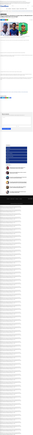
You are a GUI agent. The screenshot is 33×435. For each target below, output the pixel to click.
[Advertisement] (16, 46)
